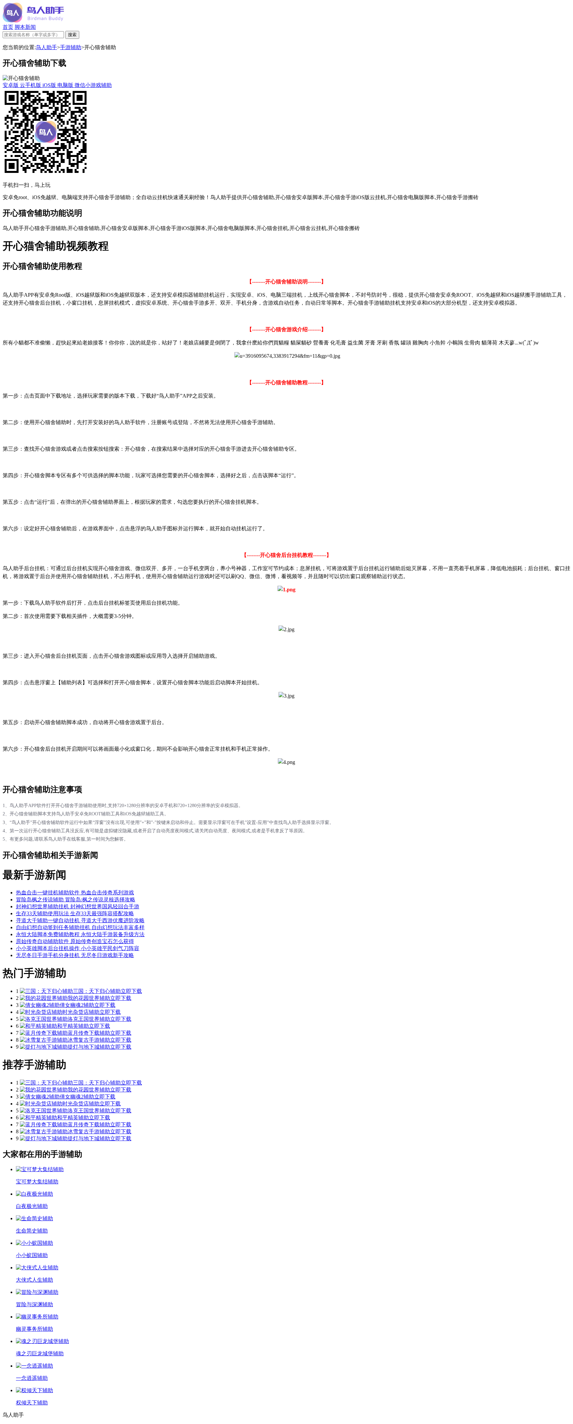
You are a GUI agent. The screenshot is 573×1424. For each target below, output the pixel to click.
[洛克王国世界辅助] (44, 1019)
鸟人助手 (46, 47)
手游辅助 (70, 47)
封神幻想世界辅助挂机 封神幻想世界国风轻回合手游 (77, 906)
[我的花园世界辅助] (44, 998)
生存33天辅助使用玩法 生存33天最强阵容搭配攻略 (75, 913)
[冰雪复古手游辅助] (44, 1040)
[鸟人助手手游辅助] (33, 21)
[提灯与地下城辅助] (44, 1047)
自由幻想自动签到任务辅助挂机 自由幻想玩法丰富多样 (80, 927)
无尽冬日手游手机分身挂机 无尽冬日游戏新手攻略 (75, 955)
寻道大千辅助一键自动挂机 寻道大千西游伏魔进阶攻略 (80, 920)
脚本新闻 (25, 27)
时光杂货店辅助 (80, 1012)
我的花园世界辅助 (89, 998)
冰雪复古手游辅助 (89, 1040)
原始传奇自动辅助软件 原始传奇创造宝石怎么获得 (75, 941)
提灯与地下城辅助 (89, 1047)
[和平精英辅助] (38, 1026)
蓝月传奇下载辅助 (89, 1033)
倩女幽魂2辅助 (77, 1005)
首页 (8, 27)
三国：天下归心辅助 (97, 991)
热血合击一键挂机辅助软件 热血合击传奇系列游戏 (75, 892)
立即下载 (131, 991)
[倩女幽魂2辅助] (40, 1005)
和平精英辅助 (73, 1026)
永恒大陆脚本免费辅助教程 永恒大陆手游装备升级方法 (80, 934)
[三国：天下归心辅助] (46, 991)
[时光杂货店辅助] (41, 1012)
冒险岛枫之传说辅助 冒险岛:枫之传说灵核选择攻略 (75, 899)
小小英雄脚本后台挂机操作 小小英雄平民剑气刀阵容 (77, 948)
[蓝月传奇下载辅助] (44, 1033)
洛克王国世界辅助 (89, 1019)
